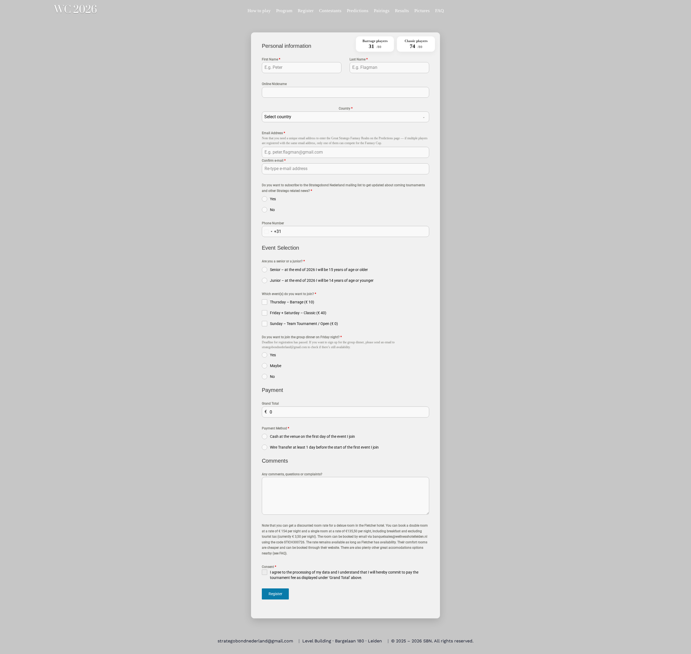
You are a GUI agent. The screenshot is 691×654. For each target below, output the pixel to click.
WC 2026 (75, 10)
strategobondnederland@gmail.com (255, 640)
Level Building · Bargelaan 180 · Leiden (342, 640)
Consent (269, 567)
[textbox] (340, 117)
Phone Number (273, 223)
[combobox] (345, 116)
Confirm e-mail (274, 160)
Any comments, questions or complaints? (292, 474)
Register (275, 594)
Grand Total (270, 403)
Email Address (273, 133)
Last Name (359, 59)
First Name (271, 59)
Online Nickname (274, 84)
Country (346, 108)
